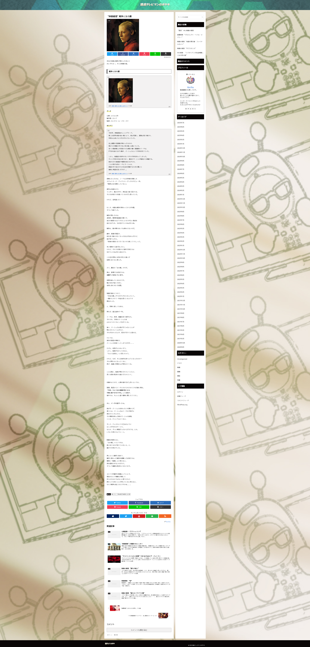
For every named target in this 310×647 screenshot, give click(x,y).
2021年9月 (180, 313)
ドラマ (179, 363)
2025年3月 (180, 140)
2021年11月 (181, 305)
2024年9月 (180, 161)
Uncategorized (182, 359)
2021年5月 (180, 330)
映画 (109, 494)
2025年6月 (180, 127)
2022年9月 (180, 262)
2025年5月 (180, 131)
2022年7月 (180, 271)
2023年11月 (181, 203)
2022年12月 (181, 250)
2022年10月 (181, 258)
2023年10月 (181, 207)
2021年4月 (180, 334)
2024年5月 (180, 178)
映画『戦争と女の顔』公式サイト (119, 106)
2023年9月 (180, 212)
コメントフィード (183, 400)
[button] (202, 17)
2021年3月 (180, 339)
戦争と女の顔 (127, 494)
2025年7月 (180, 123)
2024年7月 (180, 169)
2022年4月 (180, 284)
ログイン (180, 392)
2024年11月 (181, 152)
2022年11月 (181, 254)
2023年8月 (180, 216)
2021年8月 (180, 317)
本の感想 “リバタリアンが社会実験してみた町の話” (190, 54)
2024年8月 (180, 165)
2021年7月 (180, 322)
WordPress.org (182, 405)
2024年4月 (180, 182)
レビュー (115, 494)
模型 (178, 376)
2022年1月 (180, 296)
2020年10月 (181, 343)
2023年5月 (180, 228)
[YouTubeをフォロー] (139, 516)
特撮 (178, 380)
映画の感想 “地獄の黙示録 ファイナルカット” (189, 42)
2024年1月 (180, 195)
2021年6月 (180, 326)
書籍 (178, 372)
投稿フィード (181, 396)
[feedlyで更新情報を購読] (152, 516)
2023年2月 (180, 241)
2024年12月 (181, 148)
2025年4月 (180, 135)
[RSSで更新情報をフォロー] (165, 516)
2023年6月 (180, 224)
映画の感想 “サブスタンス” (186, 48)
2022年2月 (180, 292)
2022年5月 (180, 279)
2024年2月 (180, 190)
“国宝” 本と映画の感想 (185, 30)
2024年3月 (180, 186)
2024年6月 (180, 173)
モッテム (190, 87)
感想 (120, 494)
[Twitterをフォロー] (126, 516)
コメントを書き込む (139, 630)
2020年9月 (180, 347)
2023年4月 (180, 233)
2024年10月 (181, 157)
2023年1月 (180, 245)
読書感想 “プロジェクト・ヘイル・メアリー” (189, 36)
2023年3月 (180, 237)
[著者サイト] (113, 516)
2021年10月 (181, 309)
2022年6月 (180, 275)
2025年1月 (180, 144)
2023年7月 (180, 220)
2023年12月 (181, 199)
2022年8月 (180, 267)
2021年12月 (181, 300)
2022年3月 (180, 288)
